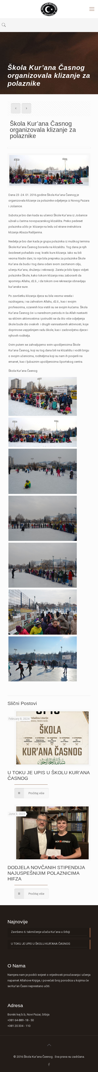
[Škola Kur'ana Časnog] (49, 9)
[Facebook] (49, 1064)
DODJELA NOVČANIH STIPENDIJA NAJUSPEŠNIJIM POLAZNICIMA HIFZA (46, 873)
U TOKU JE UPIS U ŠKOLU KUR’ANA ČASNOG (40, 943)
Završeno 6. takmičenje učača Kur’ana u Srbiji (40, 932)
